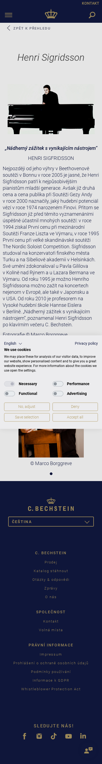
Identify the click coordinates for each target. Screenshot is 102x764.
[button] (13, 343)
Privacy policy (86, 343)
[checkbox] (9, 384)
